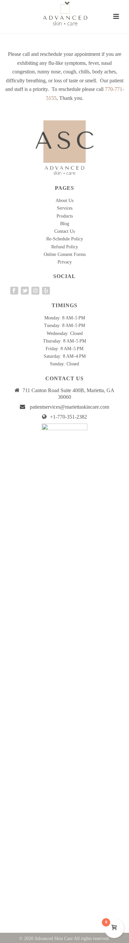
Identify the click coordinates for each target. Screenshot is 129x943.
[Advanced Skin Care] (64, 15)
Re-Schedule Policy (64, 238)
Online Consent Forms (65, 254)
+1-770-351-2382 (68, 417)
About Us (64, 200)
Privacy (65, 262)
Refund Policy (64, 246)
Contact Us (64, 231)
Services (64, 208)
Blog (64, 223)
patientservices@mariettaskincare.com (69, 407)
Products (65, 216)
